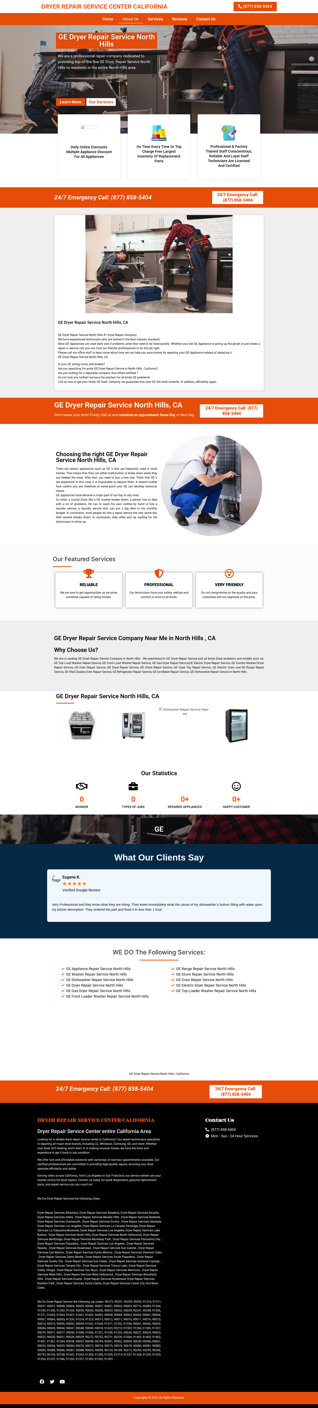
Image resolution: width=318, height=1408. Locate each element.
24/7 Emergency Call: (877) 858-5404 (103, 197)
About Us (130, 19)
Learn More (70, 102)
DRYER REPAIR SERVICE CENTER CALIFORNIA (104, 6)
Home (108, 19)
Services (155, 19)
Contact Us (205, 19)
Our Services (101, 102)
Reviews (179, 19)
